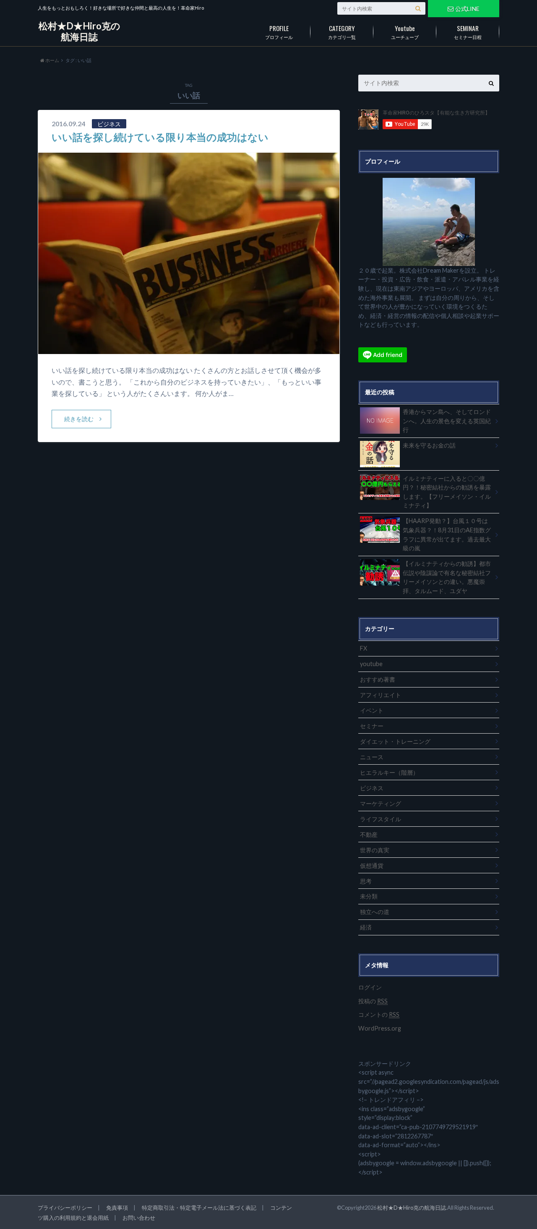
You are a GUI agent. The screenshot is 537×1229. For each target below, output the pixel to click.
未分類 (369, 896)
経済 (366, 927)
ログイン (370, 987)
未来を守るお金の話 (429, 445)
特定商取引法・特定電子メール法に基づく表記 (199, 1207)
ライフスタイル (380, 819)
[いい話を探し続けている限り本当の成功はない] (188, 349)
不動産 (369, 834)
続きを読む (79, 418)
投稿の (373, 1001)
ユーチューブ (405, 31)
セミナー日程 (468, 31)
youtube (371, 663)
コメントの (378, 1014)
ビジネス (371, 788)
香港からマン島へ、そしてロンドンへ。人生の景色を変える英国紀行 (447, 420)
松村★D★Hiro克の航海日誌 (79, 31)
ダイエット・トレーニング (395, 741)
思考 (366, 881)
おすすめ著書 (377, 679)
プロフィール (279, 31)
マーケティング (380, 803)
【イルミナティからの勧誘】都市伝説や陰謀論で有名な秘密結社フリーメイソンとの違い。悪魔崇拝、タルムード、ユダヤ (447, 577)
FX (363, 648)
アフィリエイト (380, 694)
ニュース (371, 756)
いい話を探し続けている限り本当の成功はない (160, 137)
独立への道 (374, 911)
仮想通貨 (371, 865)
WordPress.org (379, 1028)
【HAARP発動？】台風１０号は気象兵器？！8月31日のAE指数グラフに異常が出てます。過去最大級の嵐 (447, 534)
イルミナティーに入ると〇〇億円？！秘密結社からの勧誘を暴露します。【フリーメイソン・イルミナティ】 (447, 492)
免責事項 (117, 1207)
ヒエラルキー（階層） (389, 772)
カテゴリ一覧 (342, 31)
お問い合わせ (139, 1217)
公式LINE (467, 8)
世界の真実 (374, 850)
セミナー (371, 725)
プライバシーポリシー (65, 1207)
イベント (371, 710)
